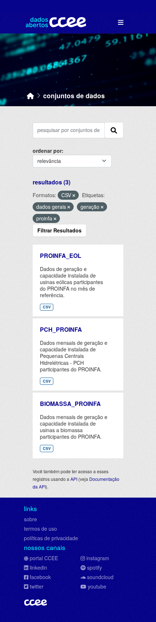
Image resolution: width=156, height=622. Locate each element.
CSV (47, 307)
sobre (30, 519)
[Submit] (113, 130)
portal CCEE (44, 558)
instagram (97, 558)
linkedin (38, 567)
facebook (40, 577)
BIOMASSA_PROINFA (70, 403)
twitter (37, 586)
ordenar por (47, 150)
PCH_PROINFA (61, 329)
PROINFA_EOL (60, 255)
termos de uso (40, 528)
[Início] (30, 95)
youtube (97, 586)
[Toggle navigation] (120, 22)
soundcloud (100, 577)
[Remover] (74, 195)
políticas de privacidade (51, 538)
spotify (94, 567)
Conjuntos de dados (74, 95)
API (73, 479)
